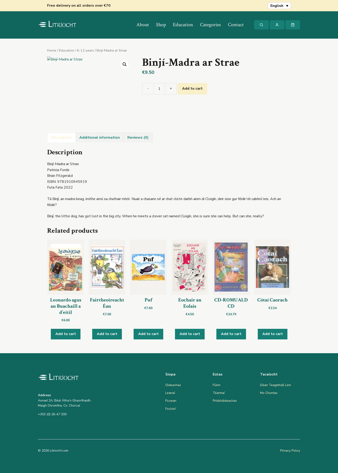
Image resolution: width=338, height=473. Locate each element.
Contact (236, 24)
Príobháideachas (225, 400)
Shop (161, 24)
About (142, 24)
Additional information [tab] (99, 137)
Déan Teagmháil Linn (275, 385)
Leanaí (170, 393)
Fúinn (217, 385)
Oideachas (173, 385)
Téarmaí (219, 393)
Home (51, 50)
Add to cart (192, 88)
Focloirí (170, 409)
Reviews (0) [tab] (138, 137)
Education (183, 24)
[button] (124, 64)
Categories (210, 24)
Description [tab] (61, 137)
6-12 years (85, 50)
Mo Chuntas (269, 393)
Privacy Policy (290, 450)
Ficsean (170, 400)
